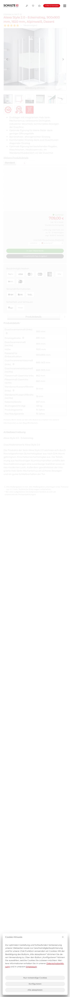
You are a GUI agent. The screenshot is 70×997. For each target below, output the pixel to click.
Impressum (31, 967)
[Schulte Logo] (11, 5)
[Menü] (64, 5)
